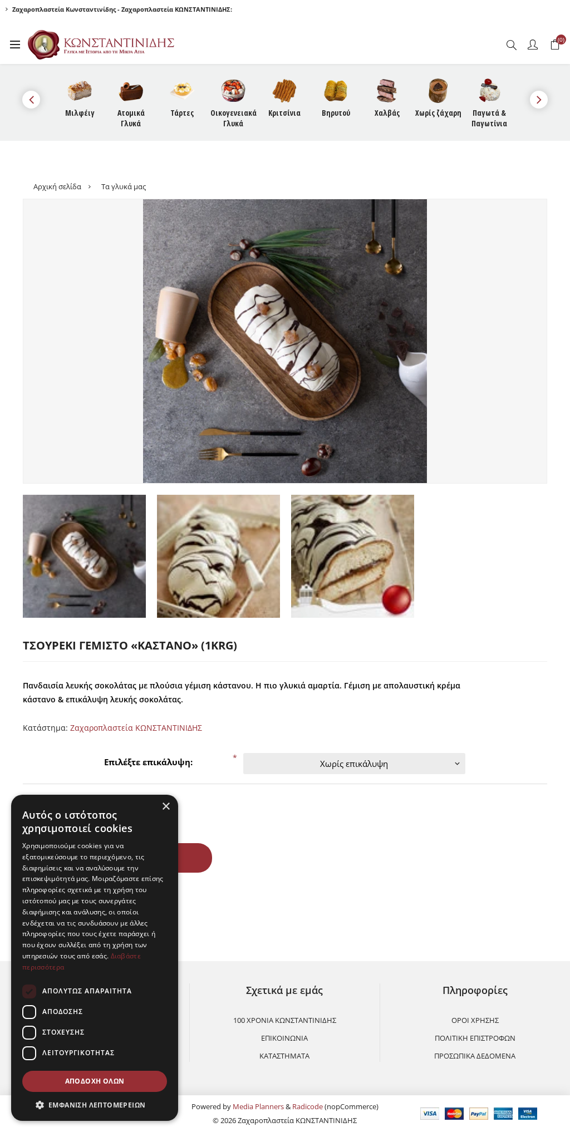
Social (36, 902)
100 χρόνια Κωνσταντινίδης (284, 1020)
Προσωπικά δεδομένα (474, 1056)
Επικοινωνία (284, 1038)
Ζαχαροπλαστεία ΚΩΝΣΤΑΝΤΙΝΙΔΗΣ (136, 727)
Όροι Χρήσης (475, 1020)
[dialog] (94, 958)
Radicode (307, 1106)
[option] (84, 556)
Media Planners (258, 1106)
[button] (94, 1104)
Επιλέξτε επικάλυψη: (148, 761)
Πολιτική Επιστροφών (475, 1038)
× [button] (165, 807)
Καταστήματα (284, 1056)
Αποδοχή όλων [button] (95, 1081)
